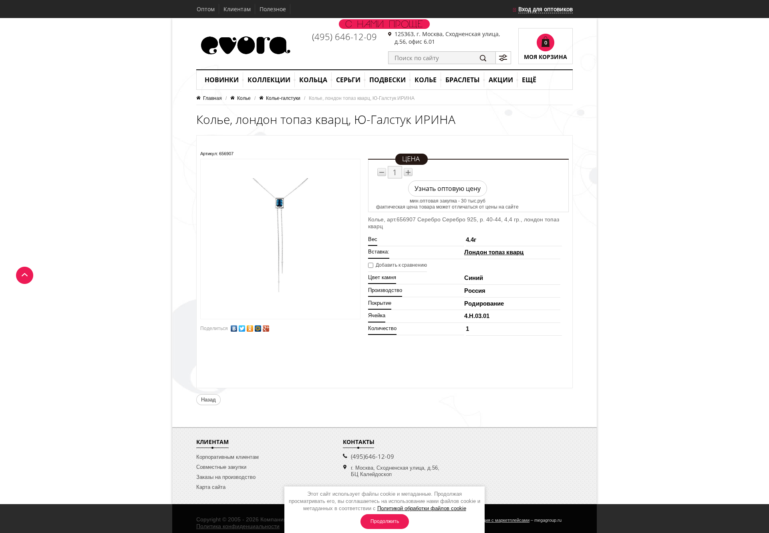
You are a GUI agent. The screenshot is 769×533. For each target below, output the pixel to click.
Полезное (273, 9)
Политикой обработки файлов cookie (421, 508)
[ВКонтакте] (234, 328)
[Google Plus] (266, 328)
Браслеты (462, 79)
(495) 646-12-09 (344, 36)
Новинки (222, 79)
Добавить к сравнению (400, 265)
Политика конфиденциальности (238, 526)
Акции (501, 79)
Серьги (348, 79)
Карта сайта (210, 487)
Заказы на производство (226, 477)
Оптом (206, 9)
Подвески (387, 79)
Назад (208, 400)
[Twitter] (242, 328)
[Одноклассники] (250, 328)
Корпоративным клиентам (227, 457)
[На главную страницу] (244, 46)
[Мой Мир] (258, 328)
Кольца (313, 79)
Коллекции (269, 79)
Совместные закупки (221, 467)
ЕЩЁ (529, 79)
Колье (426, 79)
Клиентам (237, 9)
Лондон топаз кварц (493, 252)
